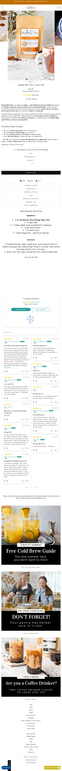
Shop (31, 705)
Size (30, 153)
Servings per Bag (31, 192)
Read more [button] (7, 367)
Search (31, 749)
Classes (31, 739)
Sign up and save (30, 757)
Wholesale (31, 718)
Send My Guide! (31, 699)
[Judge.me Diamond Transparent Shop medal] (30, 319)
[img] (8, 339)
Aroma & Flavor (31, 185)
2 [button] (28, 487)
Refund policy (31, 728)
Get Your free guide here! (31, 567)
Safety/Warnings (31, 205)
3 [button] (31, 487)
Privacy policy (31, 726)
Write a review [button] (20, 309)
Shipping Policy (31, 734)
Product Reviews (30, 715)
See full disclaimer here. (38, 498)
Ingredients (31, 189)
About (31, 713)
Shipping (25, 91)
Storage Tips (31, 202)
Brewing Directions (31, 198)
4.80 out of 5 (35, 302)
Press (31, 742)
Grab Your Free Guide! (31, 633)
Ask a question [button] (41, 309)
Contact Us (31, 752)
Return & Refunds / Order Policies (31, 721)
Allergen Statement (31, 744)
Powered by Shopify (31, 762)
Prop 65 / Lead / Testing (31, 747)
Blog (31, 707)
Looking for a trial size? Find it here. (12, 145)
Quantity (30, 160)
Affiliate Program (31, 736)
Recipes (31, 710)
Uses (31, 195)
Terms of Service (31, 723)
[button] (27, 95)
